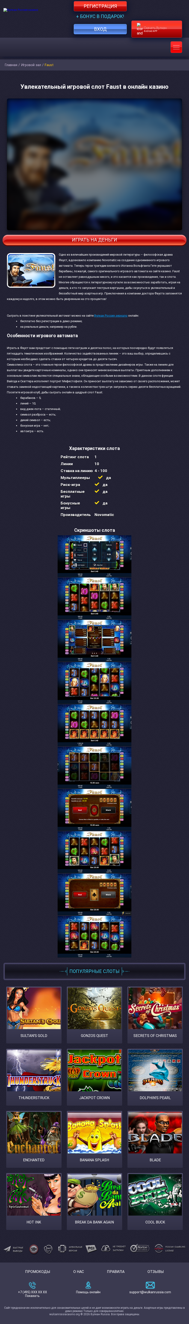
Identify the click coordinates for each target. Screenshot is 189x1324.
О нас (78, 1271)
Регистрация (100, 6)
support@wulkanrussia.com (150, 1292)
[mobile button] (176, 47)
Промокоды (37, 1271)
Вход (100, 29)
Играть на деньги (94, 240)
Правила (115, 1271)
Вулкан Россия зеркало (110, 315)
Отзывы (156, 1271)
